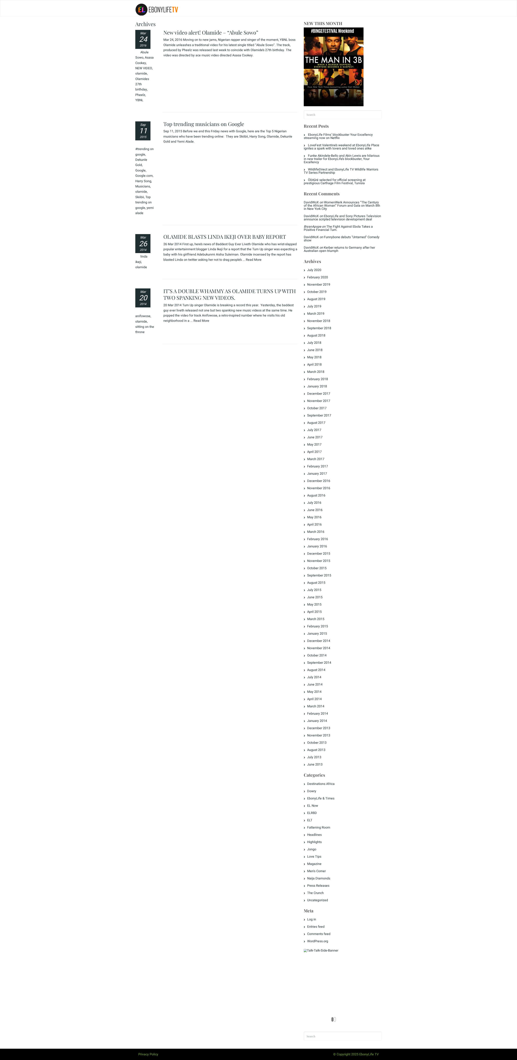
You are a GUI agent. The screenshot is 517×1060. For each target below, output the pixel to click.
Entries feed (316, 926)
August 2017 (316, 422)
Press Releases (318, 885)
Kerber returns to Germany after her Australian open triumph (339, 249)
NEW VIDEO (143, 68)
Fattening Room (318, 827)
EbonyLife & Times (320, 798)
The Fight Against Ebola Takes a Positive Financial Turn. (338, 228)
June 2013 (315, 764)
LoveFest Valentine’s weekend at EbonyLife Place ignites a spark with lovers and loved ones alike (341, 147)
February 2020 (317, 277)
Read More (254, 259)
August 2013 (316, 750)
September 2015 (319, 575)
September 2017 (319, 415)
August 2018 (316, 335)
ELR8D (312, 813)
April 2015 (314, 611)
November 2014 (318, 648)
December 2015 (318, 553)
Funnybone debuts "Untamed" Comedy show (341, 239)
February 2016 (317, 539)
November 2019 (318, 284)
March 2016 (315, 531)
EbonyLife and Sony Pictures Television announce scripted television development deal (342, 218)
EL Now (312, 805)
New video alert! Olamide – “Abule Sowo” (210, 32)
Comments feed (318, 934)
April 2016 (314, 524)
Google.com (144, 175)
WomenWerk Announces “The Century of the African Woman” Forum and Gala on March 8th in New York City (342, 205)
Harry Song (143, 181)
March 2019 (315, 313)
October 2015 (317, 568)
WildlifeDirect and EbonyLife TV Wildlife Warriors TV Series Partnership (341, 171)
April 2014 (314, 699)
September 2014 (319, 662)
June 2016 (315, 510)
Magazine (314, 863)
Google (140, 170)
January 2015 (317, 633)
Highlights (314, 842)
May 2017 (314, 444)
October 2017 (317, 408)
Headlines (314, 834)
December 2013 (318, 728)
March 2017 (315, 459)
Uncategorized (317, 900)
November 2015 (318, 560)
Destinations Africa (321, 783)
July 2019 (314, 306)
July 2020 (314, 270)
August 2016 (316, 495)
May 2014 (314, 691)
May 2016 (314, 517)
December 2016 (318, 480)
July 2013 (314, 757)
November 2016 (318, 488)
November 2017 (318, 401)
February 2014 (317, 713)
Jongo (311, 849)
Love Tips (314, 856)
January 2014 (317, 720)
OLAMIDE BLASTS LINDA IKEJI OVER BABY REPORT (224, 236)
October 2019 (317, 291)
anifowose (142, 316)
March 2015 (315, 619)
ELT (309, 820)
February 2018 (317, 379)
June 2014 (315, 684)
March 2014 (315, 706)
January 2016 (317, 546)
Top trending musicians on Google (203, 123)
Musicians (142, 186)
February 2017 (317, 466)
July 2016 (314, 502)
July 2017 (314, 430)
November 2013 (318, 735)
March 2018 (315, 371)
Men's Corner (316, 871)
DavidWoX (311, 202)
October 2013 (317, 742)
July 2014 (314, 677)
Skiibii (139, 197)
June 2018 (315, 350)
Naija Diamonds (318, 878)
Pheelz (140, 95)
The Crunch (315, 893)
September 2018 (319, 328)
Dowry (311, 791)
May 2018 (314, 357)
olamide (141, 73)
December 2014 (318, 640)
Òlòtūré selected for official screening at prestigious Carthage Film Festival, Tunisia (335, 182)
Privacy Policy (148, 1054)
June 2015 (315, 597)
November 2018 (318, 321)
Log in (311, 919)
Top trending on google (143, 202)
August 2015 (316, 582)
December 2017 (318, 393)
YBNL (139, 100)
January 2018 (317, 386)
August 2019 (316, 299)
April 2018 (314, 364)
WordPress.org (317, 941)
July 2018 (314, 342)
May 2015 (314, 604)
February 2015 (317, 626)
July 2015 (314, 590)
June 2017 (315, 437)
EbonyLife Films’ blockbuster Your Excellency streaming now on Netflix (338, 136)
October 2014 (317, 655)
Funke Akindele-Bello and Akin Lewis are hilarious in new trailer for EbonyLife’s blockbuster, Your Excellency (341, 159)
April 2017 (314, 451)
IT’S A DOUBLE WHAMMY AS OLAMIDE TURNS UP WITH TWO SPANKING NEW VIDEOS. (229, 294)
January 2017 (317, 473)
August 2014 (316, 670)
